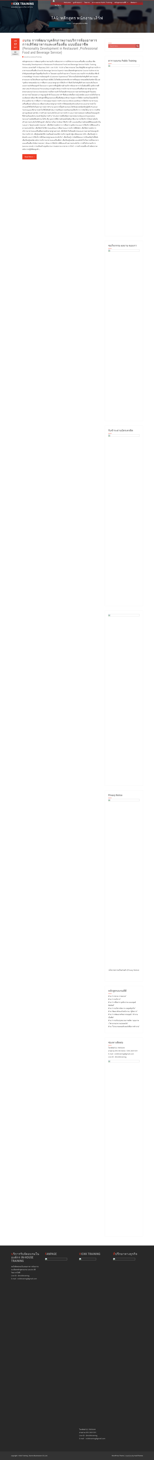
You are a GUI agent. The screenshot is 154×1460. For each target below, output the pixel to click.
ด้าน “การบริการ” (114, 999)
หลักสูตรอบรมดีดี (120, 2)
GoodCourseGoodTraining (32, 57)
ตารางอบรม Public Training (102, 2)
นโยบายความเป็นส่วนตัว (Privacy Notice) (124, 970)
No (15, 53)
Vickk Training (22, 4)
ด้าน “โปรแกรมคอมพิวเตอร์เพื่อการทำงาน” (123, 1026)
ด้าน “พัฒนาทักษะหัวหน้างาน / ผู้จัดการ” (122, 1011)
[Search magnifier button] (137, 46)
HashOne (128, 1456)
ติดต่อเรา (134, 2)
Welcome (67, 2)
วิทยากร (87, 2)
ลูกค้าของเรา (77, 2)
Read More (29, 157)
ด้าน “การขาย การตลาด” (117, 996)
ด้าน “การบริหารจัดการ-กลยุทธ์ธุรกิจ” (121, 1008)
